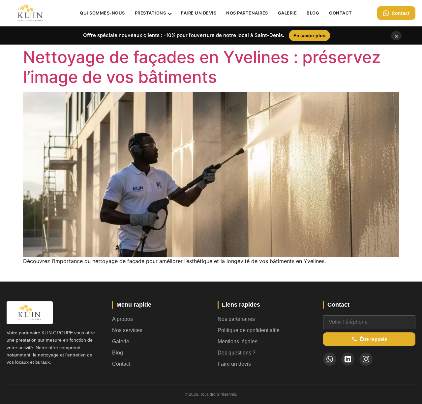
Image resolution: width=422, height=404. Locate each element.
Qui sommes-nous (102, 13)
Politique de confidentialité (249, 330)
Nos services (127, 330)
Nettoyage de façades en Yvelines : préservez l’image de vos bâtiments (202, 67)
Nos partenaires (247, 13)
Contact (340, 13)
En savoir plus (309, 35)
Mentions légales (237, 341)
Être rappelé (373, 339)
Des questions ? (237, 352)
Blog (313, 13)
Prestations (150, 13)
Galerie (287, 13)
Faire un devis (198, 13)
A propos (122, 319)
